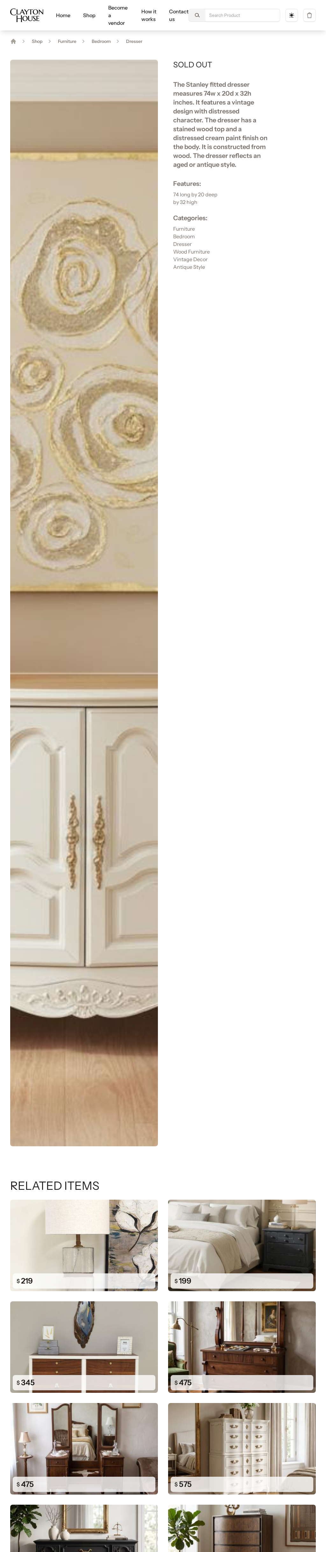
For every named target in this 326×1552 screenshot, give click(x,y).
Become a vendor (118, 15)
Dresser (134, 41)
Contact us (178, 15)
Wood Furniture (191, 251)
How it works (148, 15)
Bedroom (101, 41)
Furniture (67, 41)
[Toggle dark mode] (291, 15)
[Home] (13, 41)
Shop (89, 15)
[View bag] (309, 15)
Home (63, 15)
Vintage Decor (190, 259)
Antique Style (189, 267)
